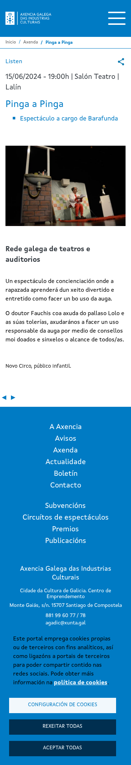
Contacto (65, 485)
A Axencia (65, 427)
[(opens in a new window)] (121, 61)
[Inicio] (28, 18)
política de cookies (80, 683)
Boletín (66, 474)
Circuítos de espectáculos (66, 517)
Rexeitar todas (62, 726)
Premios (65, 529)
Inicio (10, 42)
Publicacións (65, 541)
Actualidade (65, 462)
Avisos (65, 439)
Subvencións (65, 506)
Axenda (30, 42)
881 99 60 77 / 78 (65, 615)
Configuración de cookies (62, 705)
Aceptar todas (62, 748)
